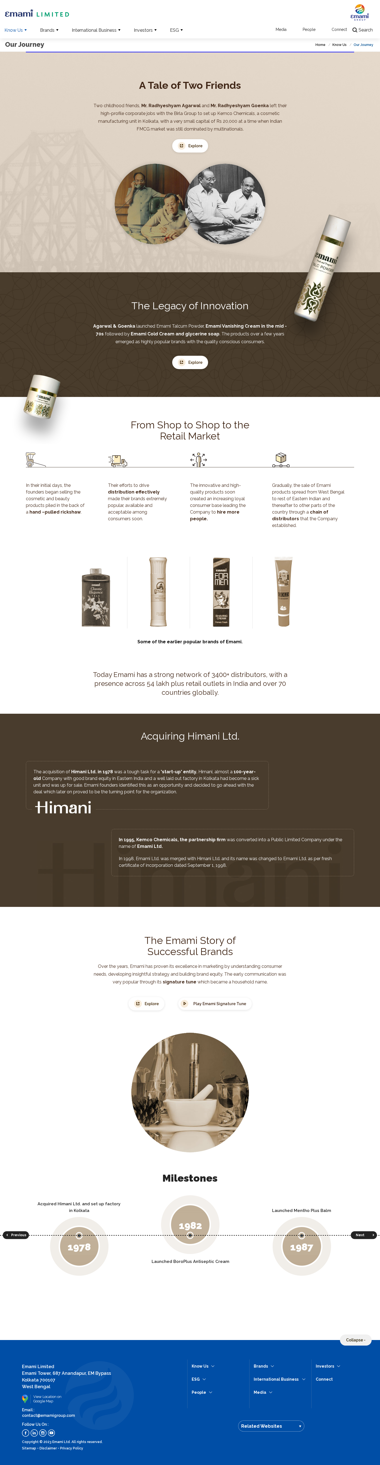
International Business (94, 30)
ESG (174, 30)
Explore (195, 146)
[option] (87, 1239)
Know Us (13, 30)
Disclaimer (48, 1448)
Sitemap (29, 1448)
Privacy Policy (71, 1448)
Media (281, 29)
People (309, 29)
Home (320, 45)
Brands (47, 30)
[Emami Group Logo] (360, 15)
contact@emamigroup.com (48, 1415)
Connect (339, 29)
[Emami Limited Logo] (37, 13)
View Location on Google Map (47, 1399)
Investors (143, 30)
